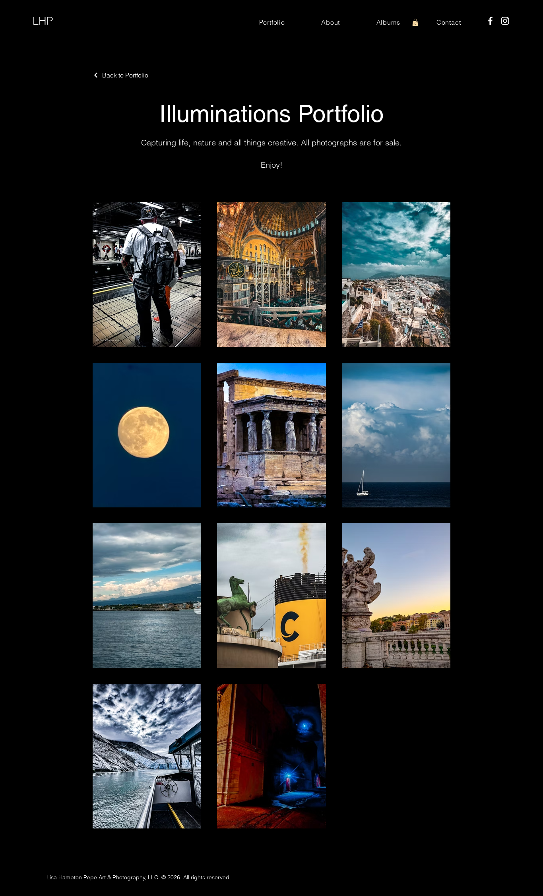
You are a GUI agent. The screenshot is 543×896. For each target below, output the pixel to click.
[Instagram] (505, 20)
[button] (415, 22)
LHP (43, 20)
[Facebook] (490, 20)
